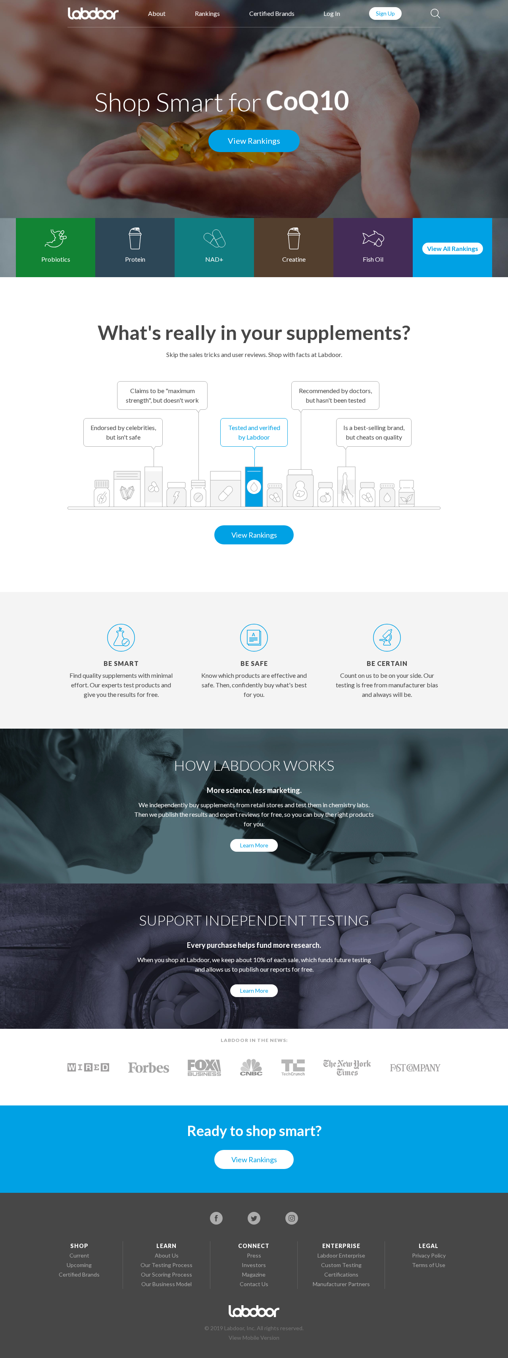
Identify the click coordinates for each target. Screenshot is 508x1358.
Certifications (341, 1274)
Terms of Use (428, 1265)
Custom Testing (341, 1265)
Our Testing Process (166, 1265)
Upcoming (79, 1265)
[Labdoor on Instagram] (291, 1218)
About (156, 13)
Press (254, 1255)
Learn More (254, 845)
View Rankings (254, 140)
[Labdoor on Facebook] (216, 1218)
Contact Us (254, 1284)
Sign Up (385, 13)
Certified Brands (271, 13)
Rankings (207, 13)
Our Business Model (166, 1284)
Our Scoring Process (166, 1274)
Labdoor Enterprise (341, 1255)
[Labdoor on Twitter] (254, 1218)
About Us (167, 1255)
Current (79, 1255)
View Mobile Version (254, 1337)
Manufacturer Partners (341, 1284)
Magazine (254, 1274)
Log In (331, 13)
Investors (254, 1265)
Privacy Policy (429, 1255)
